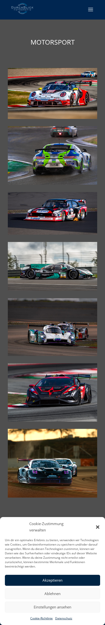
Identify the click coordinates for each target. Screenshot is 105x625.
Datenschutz (63, 618)
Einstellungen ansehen (52, 607)
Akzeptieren (52, 580)
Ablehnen (52, 593)
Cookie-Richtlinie (41, 618)
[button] (97, 527)
